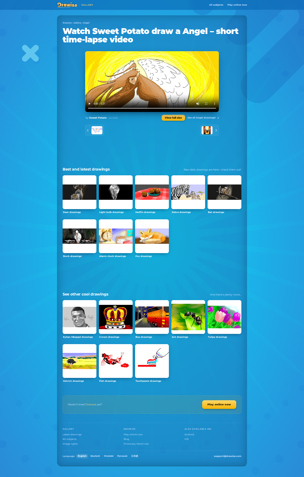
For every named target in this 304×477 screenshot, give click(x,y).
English (82, 456)
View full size (173, 117)
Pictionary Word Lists (136, 443)
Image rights (70, 443)
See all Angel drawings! (202, 117)
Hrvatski (108, 456)
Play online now (237, 4)
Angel (86, 22)
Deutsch (95, 456)
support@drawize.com (227, 456)
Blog (126, 439)
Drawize (67, 22)
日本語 (134, 456)
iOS (187, 439)
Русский (122, 456)
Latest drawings (72, 434)
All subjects (216, 4)
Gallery (77, 22)
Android (189, 434)
